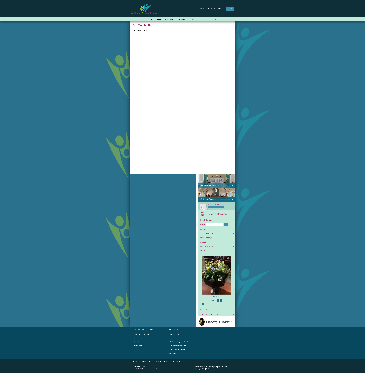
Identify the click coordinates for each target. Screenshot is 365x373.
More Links (173, 353)
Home (150, 19)
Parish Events (138, 345)
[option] (216, 277)
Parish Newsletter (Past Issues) (143, 338)
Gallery (166, 361)
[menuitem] (150, 19)
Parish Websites (208, 367)
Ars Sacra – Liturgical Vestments (179, 342)
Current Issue (212, 207)
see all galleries (209, 304)
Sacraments (193, 19)
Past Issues (220, 207)
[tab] (216, 220)
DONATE (230, 9)
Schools (150, 361)
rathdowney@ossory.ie (156, 369)
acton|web (224, 367)
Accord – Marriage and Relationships (180, 338)
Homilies (181, 19)
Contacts (214, 19)
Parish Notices (138, 342)
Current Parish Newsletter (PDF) (143, 334)
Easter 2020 (216, 297)
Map (204, 19)
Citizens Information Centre (178, 345)
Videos (158, 19)
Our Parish (169, 19)
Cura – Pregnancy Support (177, 349)
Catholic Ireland (174, 334)
